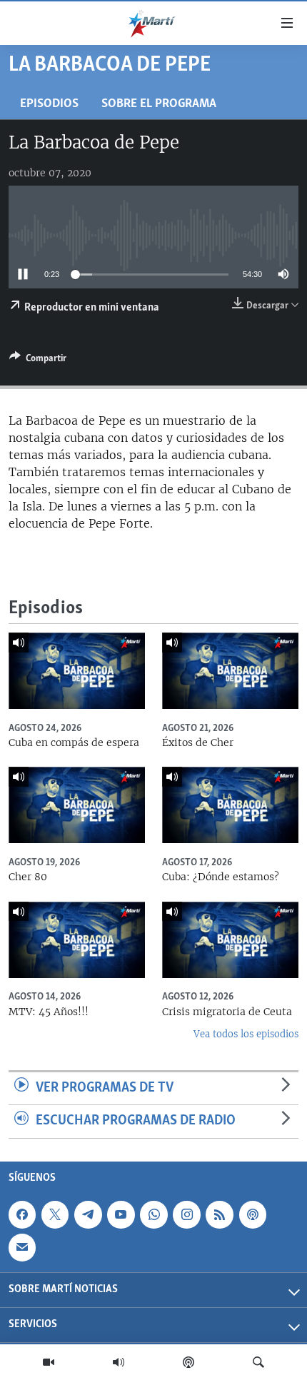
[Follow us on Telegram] (87, 1214)
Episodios (49, 104)
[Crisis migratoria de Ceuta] (230, 940)
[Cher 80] (77, 805)
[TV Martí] (48, 1362)
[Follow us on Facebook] (22, 1214)
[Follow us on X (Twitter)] (55, 1214)
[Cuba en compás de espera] (77, 671)
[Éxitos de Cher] (230, 671)
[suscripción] (22, 1247)
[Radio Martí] (118, 1362)
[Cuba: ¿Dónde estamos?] (230, 805)
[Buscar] (258, 1362)
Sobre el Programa (158, 104)
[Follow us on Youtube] (120, 1214)
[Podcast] (188, 1362)
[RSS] (219, 1214)
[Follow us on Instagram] (186, 1214)
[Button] (37, 360)
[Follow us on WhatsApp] (153, 1214)
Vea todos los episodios (245, 1034)
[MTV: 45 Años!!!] (77, 940)
